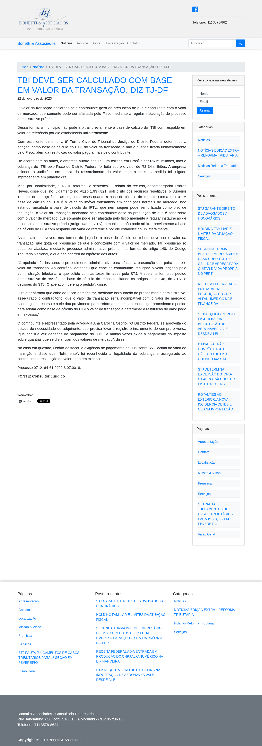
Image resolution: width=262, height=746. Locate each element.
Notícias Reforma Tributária (218, 166)
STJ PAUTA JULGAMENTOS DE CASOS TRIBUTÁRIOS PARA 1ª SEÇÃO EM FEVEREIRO (215, 514)
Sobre (96, 43)
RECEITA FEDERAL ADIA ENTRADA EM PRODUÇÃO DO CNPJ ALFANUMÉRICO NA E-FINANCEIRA (217, 293)
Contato (133, 43)
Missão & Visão (209, 473)
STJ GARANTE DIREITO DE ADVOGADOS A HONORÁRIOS (216, 213)
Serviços (82, 43)
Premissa (205, 483)
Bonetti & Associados (36, 43)
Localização (115, 43)
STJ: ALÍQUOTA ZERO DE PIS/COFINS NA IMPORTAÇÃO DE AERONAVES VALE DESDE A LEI (217, 324)
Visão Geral (206, 534)
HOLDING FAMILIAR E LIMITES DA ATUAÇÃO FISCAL (215, 233)
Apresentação (208, 441)
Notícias (66, 43)
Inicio (24, 67)
